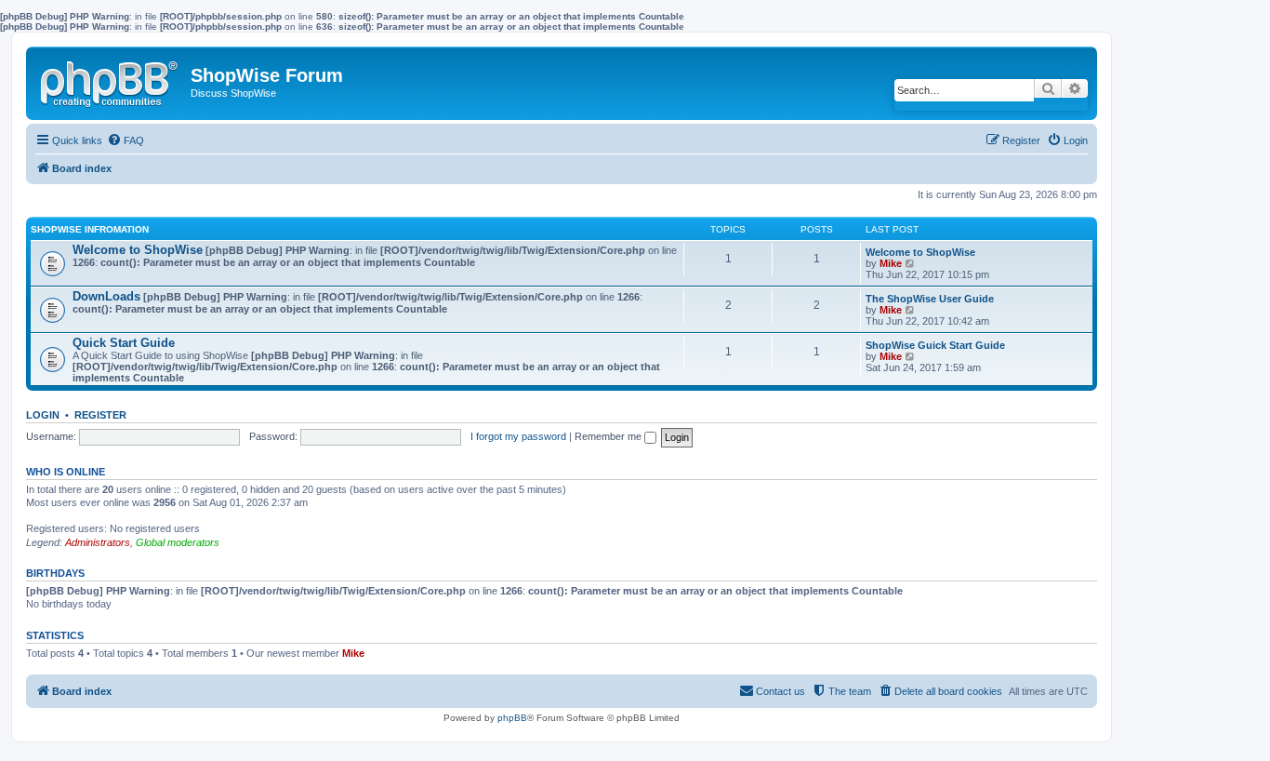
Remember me (609, 436)
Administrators (97, 542)
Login (43, 415)
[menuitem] (125, 140)
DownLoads (106, 296)
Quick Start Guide (124, 343)
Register (100, 415)
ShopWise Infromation (90, 229)
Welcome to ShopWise (138, 250)
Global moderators (177, 542)
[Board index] (111, 80)
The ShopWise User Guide (930, 298)
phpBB (512, 718)
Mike (891, 263)
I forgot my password (518, 436)
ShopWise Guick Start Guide (935, 345)
